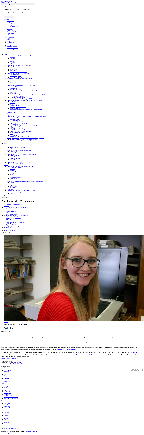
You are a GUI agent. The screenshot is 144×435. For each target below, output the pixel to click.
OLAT (8, 34)
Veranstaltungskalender (12, 44)
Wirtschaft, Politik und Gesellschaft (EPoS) (20, 136)
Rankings (12, 173)
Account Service (10, 21)
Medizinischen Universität (10, 428)
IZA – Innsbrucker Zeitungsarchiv (12, 204)
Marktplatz (12, 70)
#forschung (12, 62)
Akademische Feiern (14, 105)
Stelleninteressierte (8, 377)
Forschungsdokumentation (13, 25)
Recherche (6, 206)
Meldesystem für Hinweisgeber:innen (15, 31)
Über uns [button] (6, 165)
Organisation (7, 391)
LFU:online (9, 29)
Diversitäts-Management (15, 177)
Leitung (5, 387)
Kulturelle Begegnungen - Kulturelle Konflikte (21, 131)
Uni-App (9, 41)
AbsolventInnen (7, 374)
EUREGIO (12, 161)
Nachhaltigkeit (7, 407)
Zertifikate (23, 364)
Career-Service (13, 152)
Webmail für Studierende (12, 49)
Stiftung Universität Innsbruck (17, 163)
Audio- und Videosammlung (12, 220)
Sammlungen (7, 215)
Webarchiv (8, 219)
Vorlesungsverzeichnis (12, 46)
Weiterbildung (10, 113)
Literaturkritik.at (7, 227)
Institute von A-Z (14, 142)
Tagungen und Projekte (11, 225)
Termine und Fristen (14, 86)
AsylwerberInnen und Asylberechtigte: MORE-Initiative (23, 99)
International (33, 154)
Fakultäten (31, 140)
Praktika (8, 212)
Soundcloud (6, 422)
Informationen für (5, 367)
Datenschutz (9, 364)
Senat (11, 185)
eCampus (9, 22)
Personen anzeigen (8, 17)
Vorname (6, 14)
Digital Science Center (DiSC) (17, 128)
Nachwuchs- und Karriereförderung (18, 121)
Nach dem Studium (14, 104)
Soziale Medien (4, 410)
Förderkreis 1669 (36, 162)
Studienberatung (10, 111)
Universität (32, 166)
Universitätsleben (14, 175)
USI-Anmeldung (11, 42)
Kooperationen (13, 146)
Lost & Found (10, 30)
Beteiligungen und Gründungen (17, 147)
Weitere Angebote (14, 82)
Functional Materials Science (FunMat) (19, 130)
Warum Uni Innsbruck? (15, 89)
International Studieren (12, 112)
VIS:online (9, 45)
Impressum (3, 364)
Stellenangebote (7, 393)
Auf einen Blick (34, 85)
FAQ (11, 81)
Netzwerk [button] (6, 143)
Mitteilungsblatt (13, 69)
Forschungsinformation (15, 124)
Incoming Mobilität (14, 157)
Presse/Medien (7, 381)
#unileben (12, 61)
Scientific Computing (15, 135)
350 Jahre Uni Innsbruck (15, 167)
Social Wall (6, 412)
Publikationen (9, 223)
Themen (2, 401)
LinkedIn (6, 418)
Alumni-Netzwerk (14, 151)
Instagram (6, 416)
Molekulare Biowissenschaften (17, 132)
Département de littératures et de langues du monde (88, 354)
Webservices (28, 431)
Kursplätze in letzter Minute (16, 80)
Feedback (34, 431)
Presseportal (9, 35)
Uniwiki (29, 73)
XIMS (8, 431)
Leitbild (11, 174)
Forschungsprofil (14, 117)
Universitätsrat (13, 182)
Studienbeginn (13, 101)
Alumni (29, 150)
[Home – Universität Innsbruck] (8, 2)
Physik (11, 134)
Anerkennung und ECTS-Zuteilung (18, 107)
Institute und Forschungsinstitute (17, 192)
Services (29, 65)
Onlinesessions (13, 88)
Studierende (6, 371)
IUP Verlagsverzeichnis (12, 26)
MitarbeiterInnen (7, 375)
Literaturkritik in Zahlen (9, 230)
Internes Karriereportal (15, 68)
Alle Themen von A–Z (15, 74)
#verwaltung (13, 58)
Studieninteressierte (8, 370)
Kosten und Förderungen (15, 108)
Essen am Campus (11, 23)
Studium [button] (6, 84)
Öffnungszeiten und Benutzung (13, 208)
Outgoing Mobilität (14, 155)
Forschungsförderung (15, 120)
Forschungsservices (14, 119)
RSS (5, 419)
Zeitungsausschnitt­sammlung (13, 216)
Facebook (6, 414)
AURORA (12, 159)
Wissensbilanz (13, 188)
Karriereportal (10, 27)
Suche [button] (5, 6)
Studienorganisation (37, 100)
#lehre (11, 59)
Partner (11, 179)
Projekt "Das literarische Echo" (13, 226)
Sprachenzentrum (11, 37)
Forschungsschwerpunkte (42, 126)
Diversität (6, 404)
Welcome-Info (7, 394)
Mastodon (7, 415)
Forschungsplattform (39, 138)
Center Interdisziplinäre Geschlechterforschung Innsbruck (23, 139)
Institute (5, 390)
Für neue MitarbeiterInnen (16, 77)
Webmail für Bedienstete (12, 48)
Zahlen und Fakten (14, 171)
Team (7, 210)
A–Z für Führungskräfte (15, 76)
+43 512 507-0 (18, 362)
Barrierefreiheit (16, 364)
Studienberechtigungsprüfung (17, 96)
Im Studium (12, 103)
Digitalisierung (7, 403)
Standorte (9, 38)
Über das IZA (7, 207)
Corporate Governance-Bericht (11, 397)
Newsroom (12, 169)
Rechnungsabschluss (8, 395)
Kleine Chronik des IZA (11, 214)
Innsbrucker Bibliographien (10, 229)
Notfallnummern (10, 33)
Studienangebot (34, 90)
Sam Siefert (135, 352)
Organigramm (10, 189)
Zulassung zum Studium (40, 94)
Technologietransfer (14, 148)
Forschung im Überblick (41, 116)
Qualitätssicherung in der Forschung (18, 123)
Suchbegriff (6, 9)
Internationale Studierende (10, 373)
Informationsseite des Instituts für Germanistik (67, 349)
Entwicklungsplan (14, 186)
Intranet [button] (5, 54)
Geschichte (12, 170)
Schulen (5, 379)
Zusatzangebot (13, 93)
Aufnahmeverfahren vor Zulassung (18, 97)
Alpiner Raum (13, 127)
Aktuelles (29, 55)
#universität (12, 57)
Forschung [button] (6, 115)
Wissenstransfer (34, 144)
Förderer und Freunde (11, 211)
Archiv (11, 63)
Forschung (6, 222)
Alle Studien (13, 92)
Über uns (3, 383)
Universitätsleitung (38, 181)
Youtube (6, 420)
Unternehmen (7, 378)
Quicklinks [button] (6, 19)
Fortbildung (31, 78)
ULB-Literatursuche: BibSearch (14, 40)
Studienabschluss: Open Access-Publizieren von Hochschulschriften (26, 109)
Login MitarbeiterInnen (6, 1)
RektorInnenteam (14, 183)
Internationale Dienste (15, 158)
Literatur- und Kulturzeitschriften (13, 218)
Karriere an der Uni (14, 178)
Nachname (6, 12)
